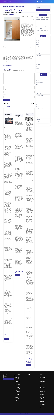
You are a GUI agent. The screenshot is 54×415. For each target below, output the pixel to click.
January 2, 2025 (7, 113)
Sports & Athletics (42, 404)
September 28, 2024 (29, 113)
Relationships (38, 110)
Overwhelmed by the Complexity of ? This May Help (19, 111)
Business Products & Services (40, 82)
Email (4, 89)
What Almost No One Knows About (8, 65)
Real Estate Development (39, 108)
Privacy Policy (27, 1)
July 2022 (37, 66)
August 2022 (38, 64)
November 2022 (17, 391)
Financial (41, 384)
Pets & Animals (38, 104)
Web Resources (38, 121)
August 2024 (38, 57)
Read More (7, 339)
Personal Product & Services (40, 102)
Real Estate (37, 106)
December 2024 (17, 384)
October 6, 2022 (7, 12)
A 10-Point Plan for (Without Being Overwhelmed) (7, 335)
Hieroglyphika (7, 1)
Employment (38, 86)
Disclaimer (17, 1)
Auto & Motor (38, 80)
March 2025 (37, 44)
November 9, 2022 (18, 114)
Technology (37, 115)
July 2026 (37, 38)
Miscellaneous (42, 394)
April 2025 (37, 42)
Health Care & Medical (39, 93)
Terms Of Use (32, 1)
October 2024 (38, 53)
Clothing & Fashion (12, 6)
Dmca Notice (22, 1)
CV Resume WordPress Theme (24, 413)
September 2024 (38, 55)
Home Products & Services (39, 95)
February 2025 (38, 46)
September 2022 (38, 62)
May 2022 (37, 70)
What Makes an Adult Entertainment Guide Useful (42, 17)
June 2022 (37, 68)
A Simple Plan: (17, 269)
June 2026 (37, 40)
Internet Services (38, 97)
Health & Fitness (38, 91)
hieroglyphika (12, 12)
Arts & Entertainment (39, 78)
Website (4, 94)
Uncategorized (38, 119)
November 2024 (38, 51)
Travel (37, 117)
